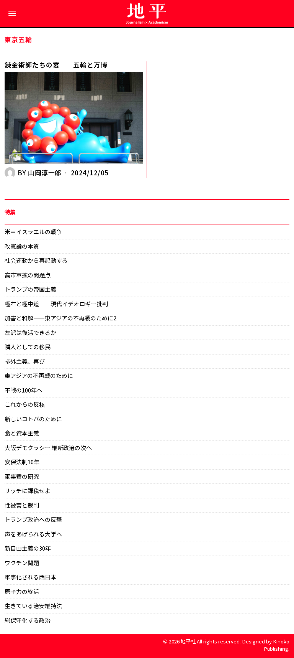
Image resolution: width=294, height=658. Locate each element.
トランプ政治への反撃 (33, 519)
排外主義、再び (25, 361)
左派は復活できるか (30, 332)
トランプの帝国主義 (30, 289)
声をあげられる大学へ (33, 534)
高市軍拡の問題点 (28, 275)
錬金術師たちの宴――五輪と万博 (56, 65)
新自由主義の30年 (28, 548)
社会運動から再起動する (36, 260)
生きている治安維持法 (33, 606)
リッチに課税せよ (28, 490)
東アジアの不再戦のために (39, 375)
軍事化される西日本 (30, 577)
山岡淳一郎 (45, 172)
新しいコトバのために (33, 419)
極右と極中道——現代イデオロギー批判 (56, 304)
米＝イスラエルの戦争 (33, 232)
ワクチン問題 (22, 563)
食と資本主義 (22, 433)
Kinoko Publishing (276, 645)
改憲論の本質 (22, 246)
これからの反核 (25, 404)
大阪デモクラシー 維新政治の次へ (48, 448)
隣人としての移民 (28, 347)
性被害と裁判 (22, 505)
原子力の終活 (22, 591)
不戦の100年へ (23, 390)
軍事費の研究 (22, 476)
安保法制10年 (22, 462)
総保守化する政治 (28, 620)
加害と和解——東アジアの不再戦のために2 (60, 318)
